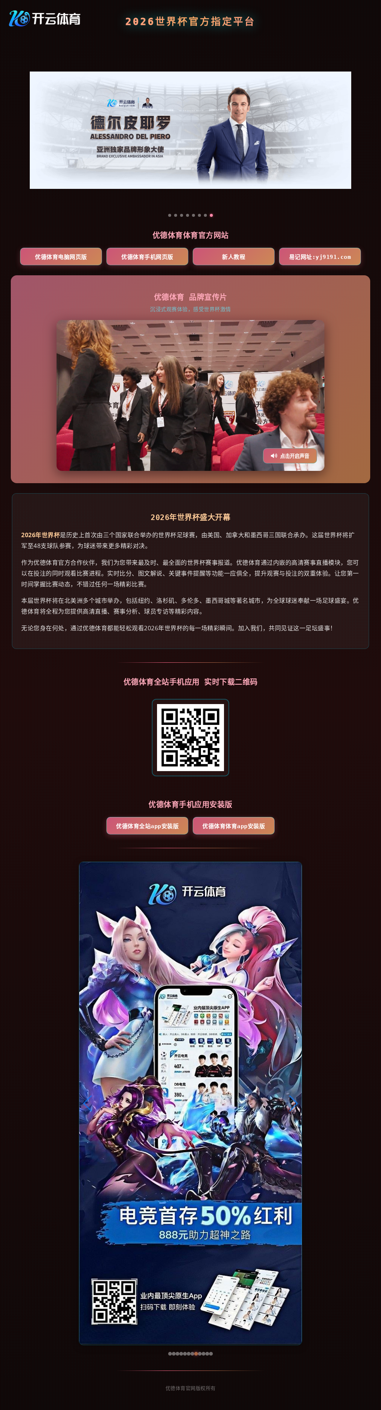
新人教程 (233, 257)
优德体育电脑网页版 (61, 257)
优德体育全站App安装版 (147, 826)
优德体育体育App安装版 (233, 826)
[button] (88, 1103)
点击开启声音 (294, 456)
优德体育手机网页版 (147, 257)
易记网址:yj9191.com (320, 257)
